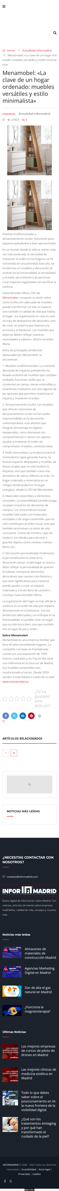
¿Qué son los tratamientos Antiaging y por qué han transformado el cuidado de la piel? (38, 1128)
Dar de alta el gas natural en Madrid (38, 989)
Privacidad (24, 1174)
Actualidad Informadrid (37, 50)
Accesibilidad (28, 1169)
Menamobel (10, 297)
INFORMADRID (11, 1164)
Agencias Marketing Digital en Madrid (40, 970)
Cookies (36, 1174)
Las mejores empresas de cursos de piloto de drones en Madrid (38, 1050)
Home (10, 50)
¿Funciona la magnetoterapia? (37, 1009)
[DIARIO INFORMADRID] (29, 20)
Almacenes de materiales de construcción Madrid (40, 953)
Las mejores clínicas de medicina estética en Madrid (38, 1073)
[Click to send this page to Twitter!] (14, 715)
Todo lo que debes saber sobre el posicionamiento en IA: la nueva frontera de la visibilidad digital (38, 1101)
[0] (3, 120)
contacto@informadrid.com (22, 876)
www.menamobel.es (15, 681)
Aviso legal (44, 1169)
